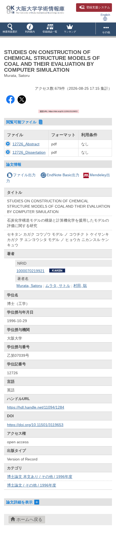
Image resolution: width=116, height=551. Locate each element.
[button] (10, 29)
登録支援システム (98, 7)
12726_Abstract (25, 144)
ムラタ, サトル (57, 285)
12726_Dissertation (29, 152)
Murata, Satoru (29, 285)
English (105, 14)
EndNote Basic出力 (63, 175)
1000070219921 (30, 271)
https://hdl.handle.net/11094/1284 (35, 407)
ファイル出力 (24, 175)
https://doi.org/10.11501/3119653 (35, 425)
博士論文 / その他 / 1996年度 (31, 485)
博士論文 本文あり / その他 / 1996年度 (39, 476)
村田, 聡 (80, 285)
